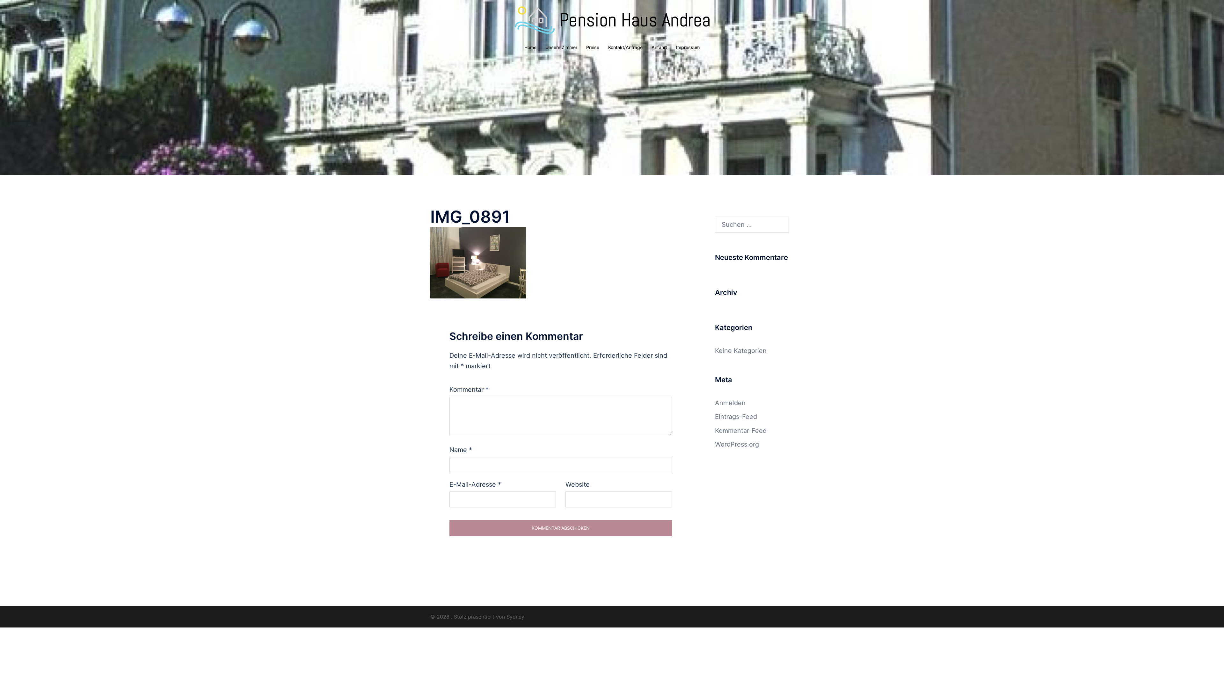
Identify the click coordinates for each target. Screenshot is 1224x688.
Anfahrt (659, 47)
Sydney (515, 616)
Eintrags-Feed (736, 416)
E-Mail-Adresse (475, 484)
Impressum (688, 47)
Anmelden (730, 403)
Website (577, 484)
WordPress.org (737, 444)
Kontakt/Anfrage (625, 47)
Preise (592, 47)
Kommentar (469, 389)
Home (530, 47)
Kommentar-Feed (741, 430)
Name (460, 450)
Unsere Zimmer (561, 47)
